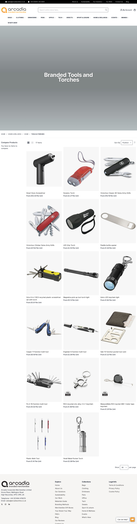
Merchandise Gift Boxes (64, 508)
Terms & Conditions (116, 485)
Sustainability (60, 495)
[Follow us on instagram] (5, 504)
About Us (58, 488)
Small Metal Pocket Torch (73, 458)
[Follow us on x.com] (2, 504)
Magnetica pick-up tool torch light (76, 297)
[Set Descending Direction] (134, 142)
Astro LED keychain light (109, 297)
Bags (84, 485)
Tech (84, 501)
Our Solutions (60, 492)
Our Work (58, 498)
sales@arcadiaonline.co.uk (16, 2)
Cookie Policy (114, 492)
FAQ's (57, 514)
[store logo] (13, 10)
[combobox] (73, 10)
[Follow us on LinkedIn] (9, 504)
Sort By (117, 143)
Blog (56, 517)
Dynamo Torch (69, 193)
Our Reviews (59, 520)
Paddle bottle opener (108, 245)
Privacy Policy (114, 488)
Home (3, 134)
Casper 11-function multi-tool (37, 352)
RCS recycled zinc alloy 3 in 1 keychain (78, 404)
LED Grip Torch (69, 245)
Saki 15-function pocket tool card (113, 352)
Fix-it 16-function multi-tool (36, 404)
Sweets (84, 504)
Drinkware (86, 492)
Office (84, 498)
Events (84, 514)
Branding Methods (62, 504)
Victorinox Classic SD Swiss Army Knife (115, 193)
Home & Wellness (14, 134)
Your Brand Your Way (63, 511)
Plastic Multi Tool (32, 458)
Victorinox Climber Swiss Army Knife (40, 245)
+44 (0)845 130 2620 (37, 2)
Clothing (85, 488)
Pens (84, 495)
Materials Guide (61, 501)
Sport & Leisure (88, 508)
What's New (86, 517)
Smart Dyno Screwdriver (35, 193)
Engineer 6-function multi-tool (74, 352)
